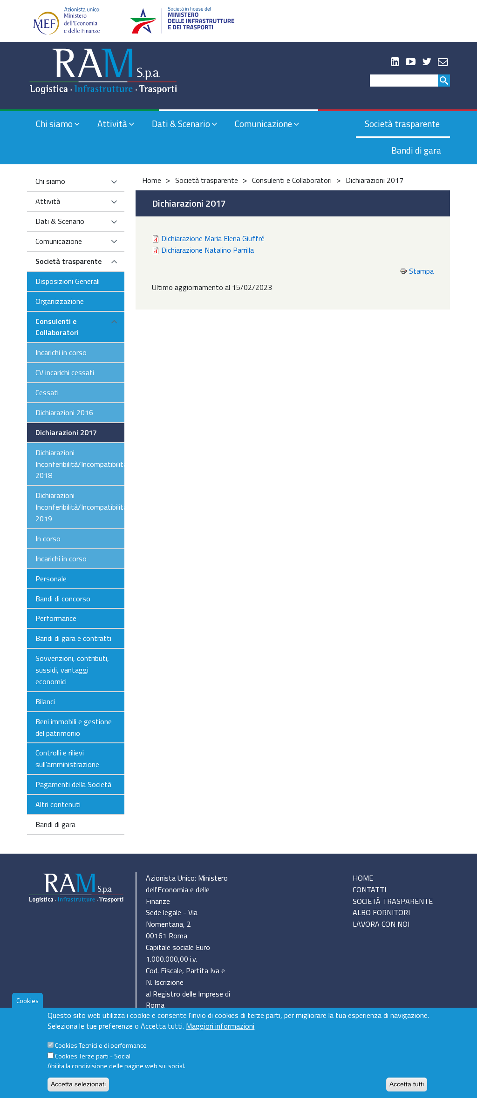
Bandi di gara (416, 150)
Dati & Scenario (181, 123)
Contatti (369, 889)
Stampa (421, 270)
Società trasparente (402, 123)
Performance (55, 618)
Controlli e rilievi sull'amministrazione (67, 758)
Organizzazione (59, 301)
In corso (48, 538)
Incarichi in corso (61, 352)
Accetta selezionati (78, 1084)
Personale (51, 578)
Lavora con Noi (381, 924)
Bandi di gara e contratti (73, 638)
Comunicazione (263, 123)
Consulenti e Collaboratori (57, 327)
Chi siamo (54, 123)
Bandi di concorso (62, 598)
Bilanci (45, 701)
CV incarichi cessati (64, 372)
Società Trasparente (393, 901)
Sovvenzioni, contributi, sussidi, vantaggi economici (72, 670)
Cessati (47, 392)
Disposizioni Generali (67, 281)
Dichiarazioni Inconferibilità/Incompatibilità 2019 (79, 507)
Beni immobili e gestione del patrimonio (73, 727)
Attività (112, 123)
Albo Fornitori (381, 912)
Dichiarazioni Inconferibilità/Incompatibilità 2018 (79, 464)
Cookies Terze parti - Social (92, 1056)
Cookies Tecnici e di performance (101, 1045)
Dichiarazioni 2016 (64, 412)
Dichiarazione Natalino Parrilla (207, 250)
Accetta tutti (406, 1084)
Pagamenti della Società (73, 784)
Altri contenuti (58, 804)
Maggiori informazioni (220, 1025)
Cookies (27, 1000)
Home (151, 180)
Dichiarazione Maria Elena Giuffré (213, 238)
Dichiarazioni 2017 (66, 432)
